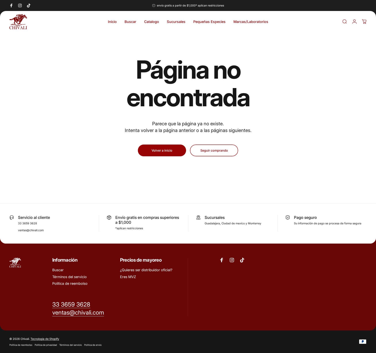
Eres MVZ (128, 277)
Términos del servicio (69, 277)
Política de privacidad (46, 345)
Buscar (58, 270)
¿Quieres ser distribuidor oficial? (146, 270)
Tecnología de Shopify (45, 338)
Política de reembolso (70, 283)
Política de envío (93, 345)
